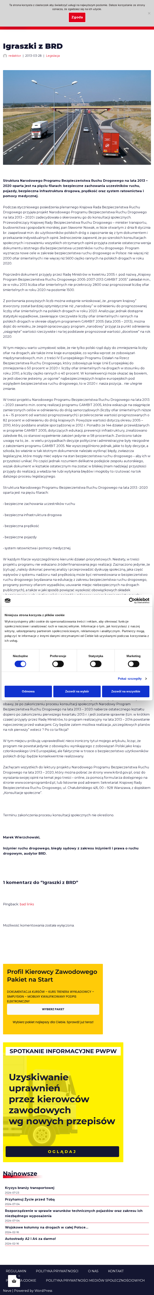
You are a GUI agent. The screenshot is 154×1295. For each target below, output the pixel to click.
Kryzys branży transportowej (29, 1188)
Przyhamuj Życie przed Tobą (30, 1199)
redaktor (14, 56)
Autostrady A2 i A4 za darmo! (30, 1239)
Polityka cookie (21, 1280)
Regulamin (16, 1271)
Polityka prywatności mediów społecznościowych (95, 1280)
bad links (27, 904)
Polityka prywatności (57, 1271)
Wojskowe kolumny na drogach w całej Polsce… (46, 1227)
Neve (7, 1291)
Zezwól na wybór (77, 691)
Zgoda (77, 17)
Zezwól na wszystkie (125, 691)
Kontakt (116, 1271)
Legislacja (53, 56)
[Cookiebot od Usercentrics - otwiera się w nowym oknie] (131, 601)
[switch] (58, 664)
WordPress (43, 1291)
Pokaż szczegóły (130, 678)
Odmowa (28, 691)
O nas (93, 1271)
